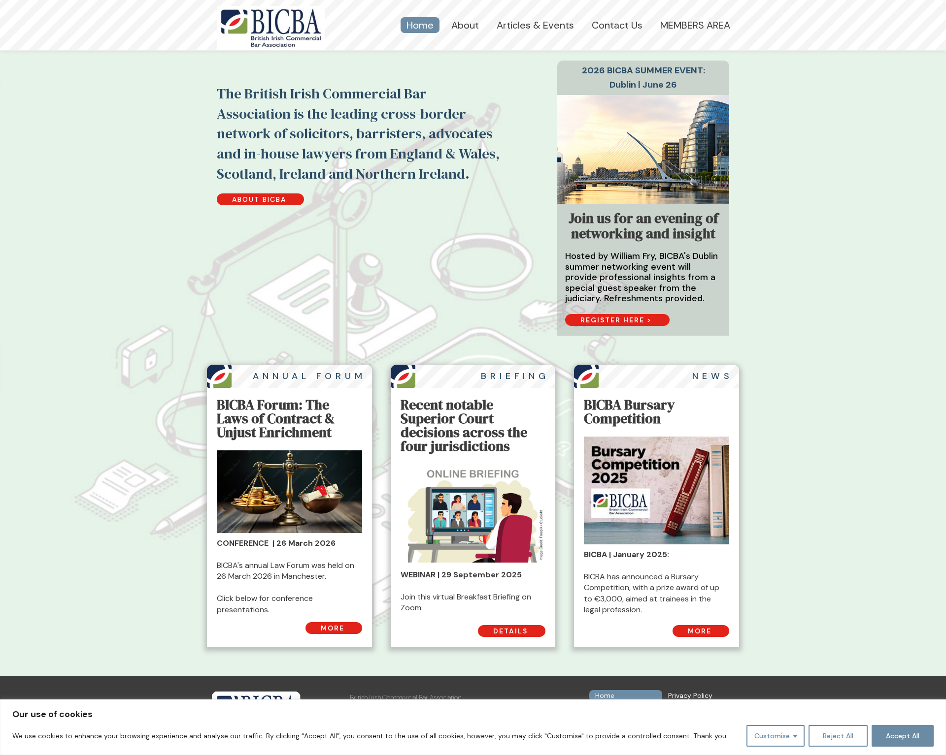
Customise (772, 735)
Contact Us (617, 25)
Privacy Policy (690, 695)
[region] (473, 727)
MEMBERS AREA (695, 25)
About (465, 25)
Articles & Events (535, 25)
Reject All (838, 735)
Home (420, 25)
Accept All (902, 735)
